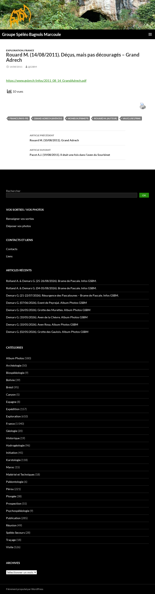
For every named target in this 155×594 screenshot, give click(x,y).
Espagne (11, 401)
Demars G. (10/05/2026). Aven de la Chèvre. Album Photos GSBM (47, 317)
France (29, 50)
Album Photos (15, 358)
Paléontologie (14, 481)
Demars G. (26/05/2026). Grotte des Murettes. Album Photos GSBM (48, 310)
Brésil (9, 387)
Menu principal (150, 34)
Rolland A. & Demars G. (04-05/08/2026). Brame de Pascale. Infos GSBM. (51, 288)
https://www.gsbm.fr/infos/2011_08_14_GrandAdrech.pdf (46, 80)
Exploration (14, 50)
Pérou (10, 489)
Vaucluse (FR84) (131, 118)
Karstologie (13, 460)
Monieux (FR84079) (78, 118)
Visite (9, 547)
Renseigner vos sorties (20, 218)
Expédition (13, 409)
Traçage (11, 540)
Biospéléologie (15, 372)
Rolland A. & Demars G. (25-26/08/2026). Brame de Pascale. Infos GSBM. (51, 281)
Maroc (10, 467)
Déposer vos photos (18, 226)
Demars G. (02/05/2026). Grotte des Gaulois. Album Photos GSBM (47, 331)
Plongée (11, 496)
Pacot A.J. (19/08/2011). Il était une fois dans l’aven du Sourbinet (70, 152)
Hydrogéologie (15, 445)
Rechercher (13, 191)
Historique (13, 438)
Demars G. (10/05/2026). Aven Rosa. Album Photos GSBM (42, 324)
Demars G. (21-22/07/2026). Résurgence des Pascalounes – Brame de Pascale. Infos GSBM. (62, 295)
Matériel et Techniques (20, 474)
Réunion (11, 525)
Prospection (13, 503)
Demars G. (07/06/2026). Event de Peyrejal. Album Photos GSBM (46, 302)
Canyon (11, 394)
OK (144, 195)
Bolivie (10, 380)
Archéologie (13, 365)
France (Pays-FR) (18, 118)
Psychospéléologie (17, 510)
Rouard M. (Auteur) (105, 118)
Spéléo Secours (15, 532)
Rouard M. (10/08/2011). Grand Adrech (54, 138)
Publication (13, 518)
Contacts (11, 249)
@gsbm (32, 66)
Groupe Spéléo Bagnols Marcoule (31, 34)
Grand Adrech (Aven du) (48, 118)
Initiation (12, 452)
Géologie (11, 431)
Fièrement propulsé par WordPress (24, 589)
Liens (9, 256)
